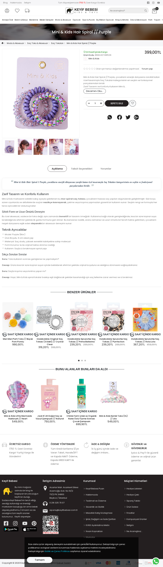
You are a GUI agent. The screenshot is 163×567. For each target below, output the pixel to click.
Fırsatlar (131, 512)
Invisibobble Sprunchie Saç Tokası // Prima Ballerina (81, 340)
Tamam (40, 560)
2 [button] (81, 360)
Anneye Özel (7, 20)
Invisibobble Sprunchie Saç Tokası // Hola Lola (145, 340)
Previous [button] (10, 93)
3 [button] (84, 360)
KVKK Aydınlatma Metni (97, 525)
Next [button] (72, 93)
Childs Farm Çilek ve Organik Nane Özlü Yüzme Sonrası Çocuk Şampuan (81, 418)
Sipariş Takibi (133, 500)
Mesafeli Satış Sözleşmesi (99, 512)
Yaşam (157, 20)
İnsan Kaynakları (94, 531)
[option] (41, 93)
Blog (5, 2)
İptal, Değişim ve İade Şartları (101, 519)
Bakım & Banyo (21, 20)
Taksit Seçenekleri (81, 168)
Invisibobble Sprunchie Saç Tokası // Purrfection (113, 340)
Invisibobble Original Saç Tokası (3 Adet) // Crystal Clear (50, 341)
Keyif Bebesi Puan (95, 488)
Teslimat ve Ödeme (96, 500)
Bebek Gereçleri (46, 20)
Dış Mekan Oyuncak (105, 20)
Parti (150, 20)
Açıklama (57, 168)
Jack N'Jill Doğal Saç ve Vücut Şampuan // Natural (50, 417)
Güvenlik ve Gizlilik (95, 506)
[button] (7, 11)
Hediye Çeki (133, 494)
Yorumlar (106, 168)
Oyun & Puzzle (88, 20)
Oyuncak (77, 20)
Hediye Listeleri (134, 488)
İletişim (27, 2)
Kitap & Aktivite (121, 20)
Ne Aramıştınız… (135, 531)
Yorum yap (147, 68)
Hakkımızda (16, 2)
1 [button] (78, 360)
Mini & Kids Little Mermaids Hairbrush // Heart (18, 417)
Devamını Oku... (94, 91)
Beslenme (33, 20)
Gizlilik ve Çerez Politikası (57, 551)
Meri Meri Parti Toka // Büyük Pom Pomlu (18, 340)
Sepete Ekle (116, 103)
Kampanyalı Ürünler (137, 519)
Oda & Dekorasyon (138, 20)
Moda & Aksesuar (63, 20)
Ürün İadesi (132, 506)
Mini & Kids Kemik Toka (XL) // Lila (113, 417)
